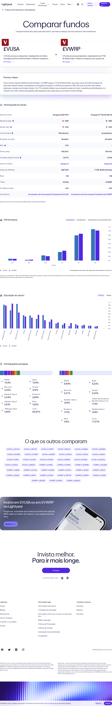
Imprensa (79, 614)
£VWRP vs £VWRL (46, 465)
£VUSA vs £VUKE (29, 460)
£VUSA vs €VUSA (13, 449)
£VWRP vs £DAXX (12, 475)
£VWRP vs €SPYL (65, 470)
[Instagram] (23, 649)
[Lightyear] (7, 4)
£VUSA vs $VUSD (30, 449)
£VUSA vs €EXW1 (48, 454)
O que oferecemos (42, 4)
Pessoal (20, 4)
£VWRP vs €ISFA (30, 475)
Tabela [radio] (108, 295)
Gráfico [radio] (101, 295)
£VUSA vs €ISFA (13, 460)
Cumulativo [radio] (70, 220)
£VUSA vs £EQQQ (98, 460)
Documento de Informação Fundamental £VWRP (91, 194)
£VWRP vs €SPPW (64, 475)
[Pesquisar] (82, 4)
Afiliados (79, 610)
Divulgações (42, 636)
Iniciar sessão (90, 4)
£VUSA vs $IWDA (64, 460)
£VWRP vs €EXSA (55, 481)
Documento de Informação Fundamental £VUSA (48, 194)
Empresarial (30, 4)
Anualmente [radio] (81, 220)
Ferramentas (4, 614)
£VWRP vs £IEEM (13, 470)
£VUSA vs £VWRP (31, 454)
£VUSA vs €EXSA (11, 465)
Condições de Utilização (47, 610)
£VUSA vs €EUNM (98, 449)
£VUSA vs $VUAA (64, 449)
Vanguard (64, 164)
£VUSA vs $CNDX (80, 460)
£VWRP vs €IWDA (82, 475)
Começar (56, 570)
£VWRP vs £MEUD (73, 481)
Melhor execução (44, 620)
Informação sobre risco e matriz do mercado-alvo (55, 615)
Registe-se (104, 4)
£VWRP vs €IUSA (82, 470)
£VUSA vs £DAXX (98, 454)
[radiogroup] (88, 220)
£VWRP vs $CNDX (38, 481)
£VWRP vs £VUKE (46, 475)
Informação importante (47, 606)
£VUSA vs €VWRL (13, 454)
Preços (55, 4)
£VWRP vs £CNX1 (99, 475)
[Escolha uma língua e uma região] (78, 4)
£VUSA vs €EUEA (65, 454)
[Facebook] (2, 649)
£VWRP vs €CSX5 (30, 470)
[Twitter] (9, 649)
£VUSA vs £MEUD (28, 465)
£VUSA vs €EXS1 (82, 454)
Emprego (79, 606)
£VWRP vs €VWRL (64, 465)
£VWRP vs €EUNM (100, 465)
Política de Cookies (45, 628)
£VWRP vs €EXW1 (47, 470)
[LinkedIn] (16, 649)
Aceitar (108, 703)
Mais (69, 4)
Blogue (2, 610)
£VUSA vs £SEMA (81, 449)
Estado (2, 626)
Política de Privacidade (46, 624)
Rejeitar (99, 703)
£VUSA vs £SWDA (46, 460)
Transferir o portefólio (8, 622)
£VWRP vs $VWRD (82, 465)
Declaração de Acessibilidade (49, 632)
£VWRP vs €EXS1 (99, 470)
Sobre (62, 4)
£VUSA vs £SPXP (47, 449)
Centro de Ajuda (6, 618)
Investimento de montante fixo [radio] (99, 220)
